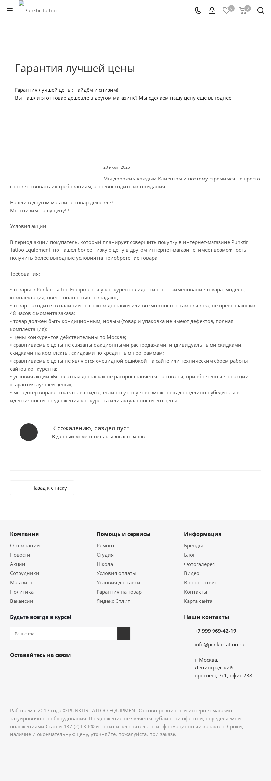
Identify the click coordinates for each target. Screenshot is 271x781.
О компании (25, 545)
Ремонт (106, 545)
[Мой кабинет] (212, 10)
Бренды (193, 545)
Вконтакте (16, 670)
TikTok (115, 670)
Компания (24, 533)
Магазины (22, 582)
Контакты (195, 591)
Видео (191, 573)
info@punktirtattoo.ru (219, 644)
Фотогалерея (199, 564)
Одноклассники (66, 670)
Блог (189, 554)
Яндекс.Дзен (99, 670)
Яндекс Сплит (113, 601)
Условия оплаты (116, 573)
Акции (17, 564)
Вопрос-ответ (200, 582)
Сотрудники (24, 573)
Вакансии (21, 601)
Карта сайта (198, 601)
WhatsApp (82, 670)
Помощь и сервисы (124, 533)
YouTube (49, 670)
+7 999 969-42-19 (215, 630)
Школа (105, 564)
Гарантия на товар (119, 591)
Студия (105, 554)
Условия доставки (118, 582)
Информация (202, 533)
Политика (22, 591)
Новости (20, 554)
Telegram (33, 670)
